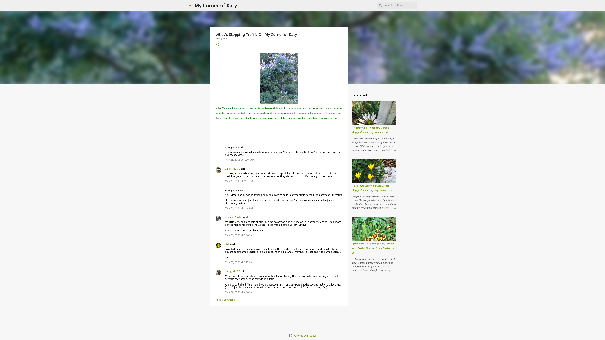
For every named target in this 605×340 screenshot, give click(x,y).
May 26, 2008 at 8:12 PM (239, 262)
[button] (217, 45)
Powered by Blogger (304, 335)
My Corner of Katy (216, 5)
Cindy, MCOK (232, 168)
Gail (227, 244)
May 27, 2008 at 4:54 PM (239, 292)
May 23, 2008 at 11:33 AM (239, 181)
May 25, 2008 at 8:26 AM (239, 208)
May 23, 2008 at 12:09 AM (239, 159)
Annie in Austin (233, 217)
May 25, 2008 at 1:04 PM (239, 235)
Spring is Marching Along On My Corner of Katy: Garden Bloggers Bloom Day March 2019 (373, 248)
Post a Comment (225, 299)
